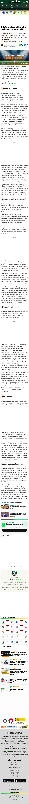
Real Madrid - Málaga (14, 770)
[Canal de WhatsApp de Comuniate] (10, 796)
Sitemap (19, 797)
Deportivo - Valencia (14, 772)
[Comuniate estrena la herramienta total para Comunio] (5, 689)
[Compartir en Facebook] (25, 45)
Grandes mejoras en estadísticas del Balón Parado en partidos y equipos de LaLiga (18, 672)
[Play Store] (9, 780)
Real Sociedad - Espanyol (14, 767)
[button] (27, 45)
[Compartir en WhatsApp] (20, 45)
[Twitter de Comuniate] (14, 796)
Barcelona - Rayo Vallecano (14, 777)
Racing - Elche (14, 762)
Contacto (14, 799)
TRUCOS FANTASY (6, 535)
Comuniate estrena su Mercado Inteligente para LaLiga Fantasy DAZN (19, 681)
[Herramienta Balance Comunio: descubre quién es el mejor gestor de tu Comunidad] (5, 662)
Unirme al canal (14, 530)
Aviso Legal (5, 797)
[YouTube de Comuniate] (16, 796)
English (23, 797)
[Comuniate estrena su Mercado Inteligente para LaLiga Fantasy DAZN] (5, 680)
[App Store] (20, 780)
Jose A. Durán (9, 44)
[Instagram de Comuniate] (19, 796)
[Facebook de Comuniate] (12, 796)
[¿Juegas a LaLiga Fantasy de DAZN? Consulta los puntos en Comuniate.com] (5, 654)
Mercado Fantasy (7, 751)
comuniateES (18, 579)
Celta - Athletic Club (14, 773)
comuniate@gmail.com (15, 789)
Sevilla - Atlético (14, 769)
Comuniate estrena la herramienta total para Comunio (16, 689)
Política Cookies (12, 797)
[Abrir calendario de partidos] (26, 2)
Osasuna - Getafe (14, 775)
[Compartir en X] (22, 45)
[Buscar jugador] (23, 1)
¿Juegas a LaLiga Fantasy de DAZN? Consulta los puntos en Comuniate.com (18, 654)
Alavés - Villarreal (14, 764)
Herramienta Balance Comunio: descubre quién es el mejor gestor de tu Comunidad (19, 662)
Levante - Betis (14, 766)
